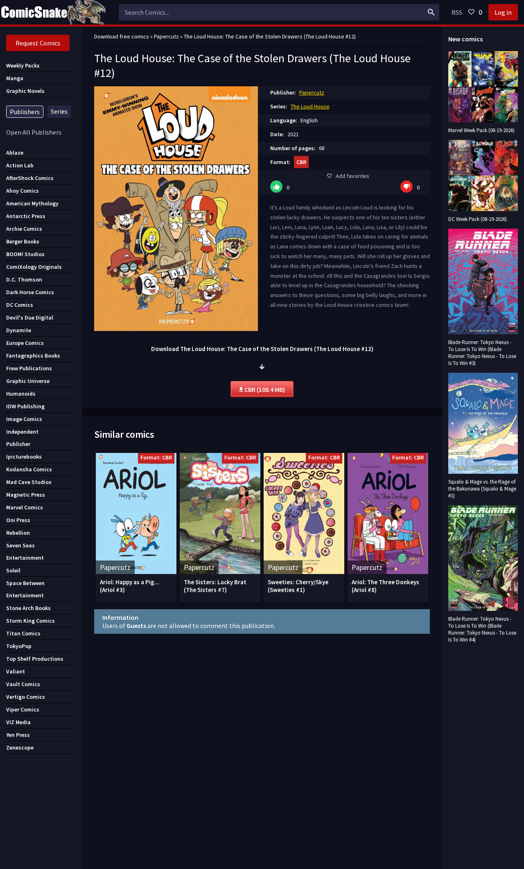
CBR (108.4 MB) (264, 389)
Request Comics (38, 43)
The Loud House (310, 106)
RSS (457, 12)
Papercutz (311, 92)
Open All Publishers (33, 132)
